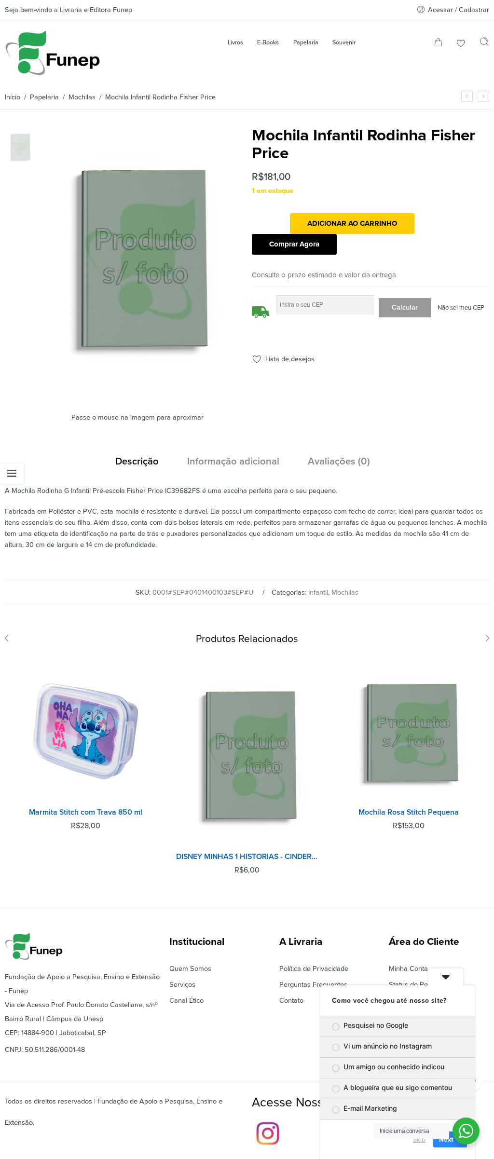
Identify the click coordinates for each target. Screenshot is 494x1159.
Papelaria (44, 97)
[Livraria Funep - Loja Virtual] (52, 53)
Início (12, 97)
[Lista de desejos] (461, 44)
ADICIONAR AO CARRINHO (352, 223)
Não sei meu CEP (461, 308)
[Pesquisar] (484, 44)
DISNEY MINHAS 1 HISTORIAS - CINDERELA (247, 856)
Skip (419, 1139)
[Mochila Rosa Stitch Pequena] (483, 96)
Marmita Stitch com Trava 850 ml (85, 812)
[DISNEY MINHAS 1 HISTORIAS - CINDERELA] (247, 753)
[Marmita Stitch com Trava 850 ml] (85, 731)
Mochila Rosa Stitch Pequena (408, 812)
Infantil (318, 592)
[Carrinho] (438, 44)
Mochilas (82, 97)
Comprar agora (294, 244)
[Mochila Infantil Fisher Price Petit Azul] (467, 96)
